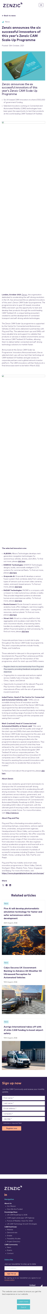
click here (21, 561)
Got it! (23, 1307)
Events (9, 1250)
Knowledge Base (10, 1212)
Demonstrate (12, 1232)
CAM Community (11, 1244)
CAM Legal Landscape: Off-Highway (20, 1218)
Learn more (23, 1302)
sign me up (11, 1274)
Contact (10, 1253)
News (9, 1247)
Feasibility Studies (14, 1238)
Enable (9, 1235)
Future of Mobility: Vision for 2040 (20, 1221)
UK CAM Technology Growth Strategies (22, 1224)
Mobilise (10, 1229)
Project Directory (13, 1241)
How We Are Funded (15, 1209)
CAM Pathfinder (10, 1227)
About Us (8, 1203)
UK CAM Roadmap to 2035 (17, 1215)
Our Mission (11, 1206)
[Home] (12, 5)
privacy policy (9, 1280)
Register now (11, 1128)
